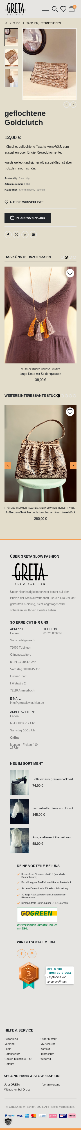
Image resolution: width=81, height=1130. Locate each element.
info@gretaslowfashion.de (27, 702)
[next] (73, 104)
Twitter (16, 234)
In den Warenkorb (30, 218)
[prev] (66, 104)
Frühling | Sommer (15, 508)
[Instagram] (31, 953)
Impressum (47, 1053)
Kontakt (45, 1048)
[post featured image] (19, 782)
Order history (48, 1038)
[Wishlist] (63, 9)
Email (33, 234)
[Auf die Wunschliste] (70, 273)
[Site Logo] (15, 8)
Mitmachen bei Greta (16, 1089)
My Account (47, 1043)
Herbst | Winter (50, 369)
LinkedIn (25, 234)
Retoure (9, 1063)
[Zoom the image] (30, 564)
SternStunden (26, 189)
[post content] (40, 315)
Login (7, 1048)
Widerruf (45, 1058)
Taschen (40, 189)
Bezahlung (11, 1038)
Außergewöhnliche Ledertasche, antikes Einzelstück (40, 512)
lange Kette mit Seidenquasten (40, 373)
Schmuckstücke (30, 369)
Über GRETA (12, 1084)
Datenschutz (12, 1053)
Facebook (8, 234)
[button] (55, 9)
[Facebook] (21, 953)
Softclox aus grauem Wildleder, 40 (56, 779)
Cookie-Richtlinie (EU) (18, 1058)
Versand (9, 1043)
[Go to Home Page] (5, 23)
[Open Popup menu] (45, 9)
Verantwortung (52, 1084)
